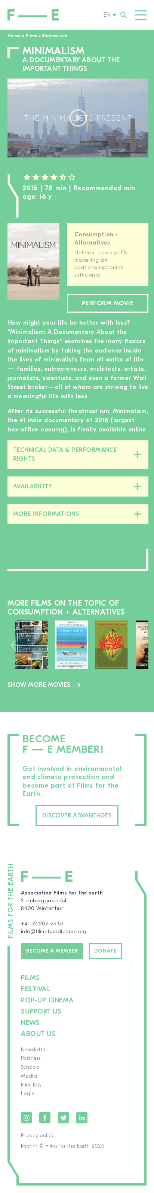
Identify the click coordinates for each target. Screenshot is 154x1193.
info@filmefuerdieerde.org (54, 932)
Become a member (52, 951)
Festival (35, 989)
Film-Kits (31, 1085)
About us (38, 1034)
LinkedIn (81, 1117)
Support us (41, 1011)
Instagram (26, 1117)
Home (14, 35)
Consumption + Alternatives (96, 238)
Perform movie (107, 303)
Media (29, 1076)
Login (28, 1094)
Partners (30, 1058)
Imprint (29, 1146)
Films (31, 35)
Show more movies (39, 685)
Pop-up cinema (47, 1000)
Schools (30, 1067)
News (30, 1023)
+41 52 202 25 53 (42, 924)
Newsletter (34, 1050)
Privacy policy (37, 1136)
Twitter (63, 1117)
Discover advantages (77, 815)
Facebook (44, 1117)
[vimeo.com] (77, 118)
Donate (105, 951)
